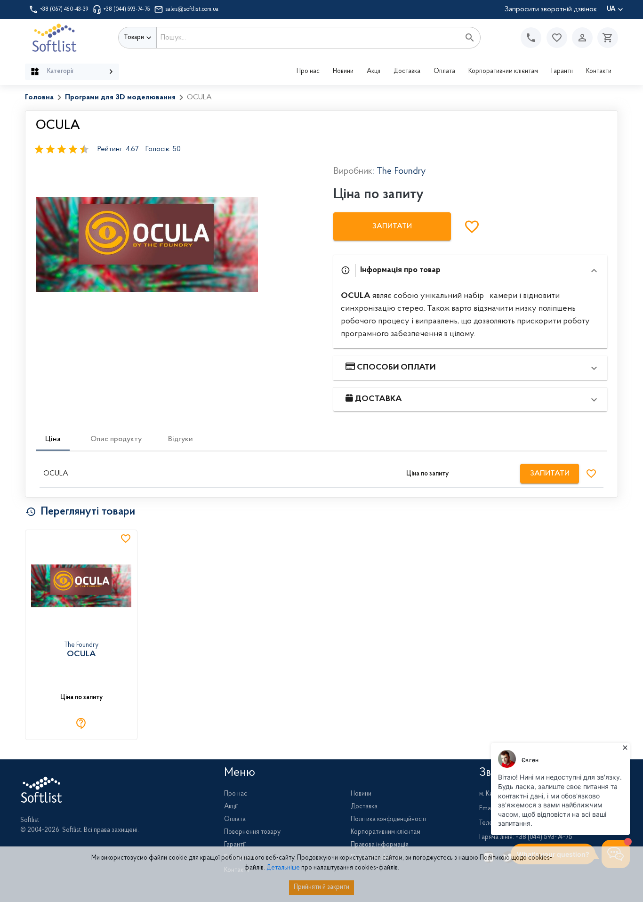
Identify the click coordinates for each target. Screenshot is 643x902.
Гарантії (562, 71)
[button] (557, 37)
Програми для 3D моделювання (120, 97)
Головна (39, 97)
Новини (343, 71)
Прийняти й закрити (321, 887)
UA (611, 9)
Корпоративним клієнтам (503, 71)
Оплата (444, 71)
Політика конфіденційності (388, 819)
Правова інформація (380, 845)
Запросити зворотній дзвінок (551, 9)
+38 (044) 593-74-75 (127, 9)
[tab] (53, 439)
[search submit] (469, 37)
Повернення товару (252, 832)
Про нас (308, 71)
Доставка (407, 71)
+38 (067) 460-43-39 (64, 9)
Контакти (598, 71)
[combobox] (308, 37)
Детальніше (283, 868)
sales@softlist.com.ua (191, 9)
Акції (373, 71)
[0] (605, 37)
